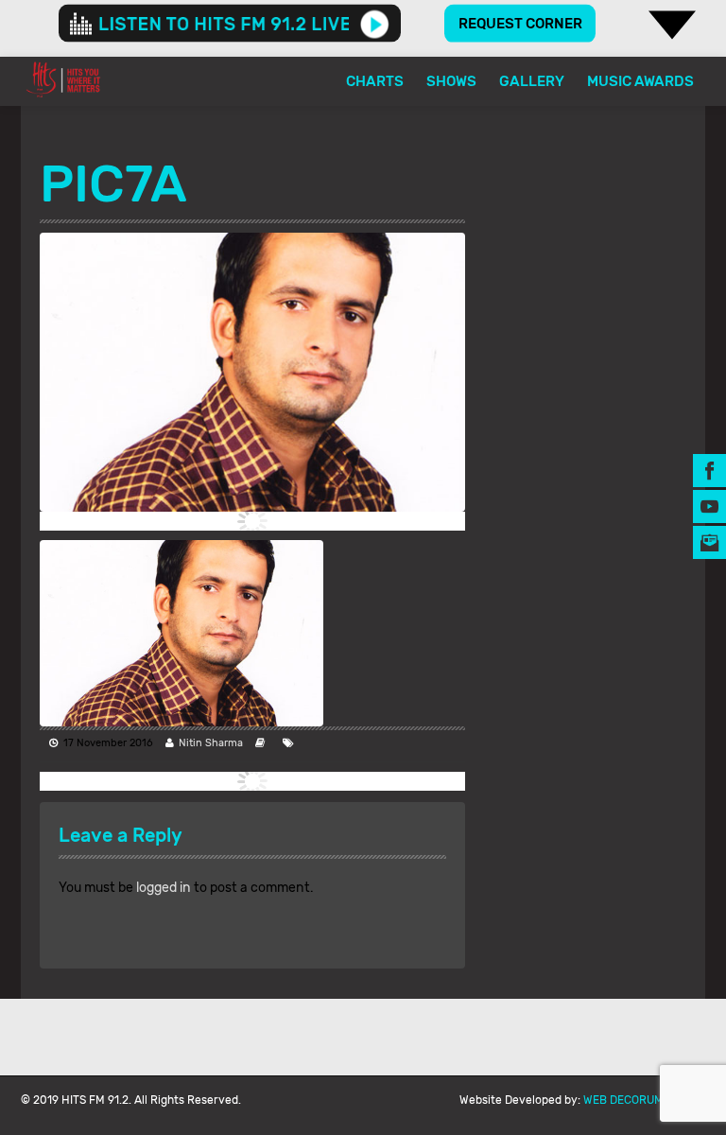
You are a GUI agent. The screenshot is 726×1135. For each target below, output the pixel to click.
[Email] (709, 541)
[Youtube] (709, 506)
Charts (375, 81)
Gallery (531, 81)
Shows (451, 81)
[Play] (374, 24)
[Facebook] (709, 470)
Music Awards (640, 81)
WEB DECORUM (623, 1100)
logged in (163, 888)
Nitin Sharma (211, 743)
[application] (230, 24)
